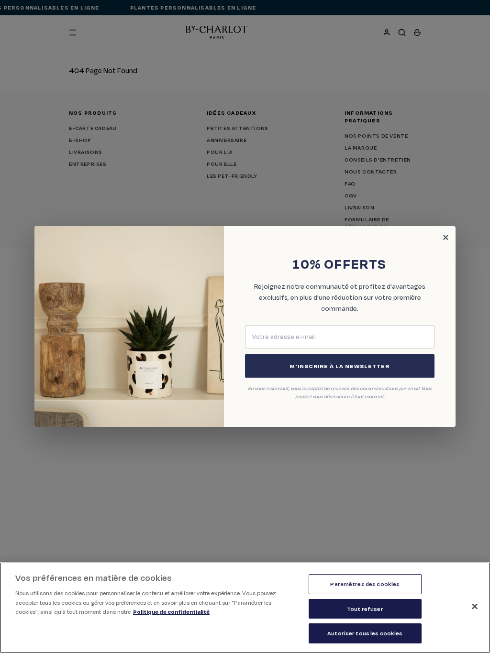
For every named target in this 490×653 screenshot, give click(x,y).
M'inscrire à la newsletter (340, 366)
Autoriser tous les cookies (364, 633)
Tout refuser (365, 609)
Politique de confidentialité (171, 612)
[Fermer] (474, 606)
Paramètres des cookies (365, 584)
